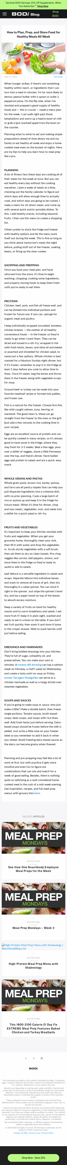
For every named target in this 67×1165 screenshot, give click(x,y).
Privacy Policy (47, 1133)
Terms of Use (34, 1133)
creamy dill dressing (30, 664)
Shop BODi (55, 14)
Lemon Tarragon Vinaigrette (21, 677)
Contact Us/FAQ (20, 1133)
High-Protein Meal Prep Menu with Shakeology (33, 966)
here (37, 793)
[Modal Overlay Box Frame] (33, 1155)
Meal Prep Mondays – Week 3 (33, 928)
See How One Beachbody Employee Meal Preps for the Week (33, 869)
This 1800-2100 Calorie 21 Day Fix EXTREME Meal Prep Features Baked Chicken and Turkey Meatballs (33, 1028)
